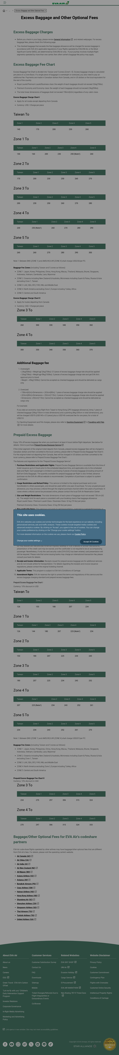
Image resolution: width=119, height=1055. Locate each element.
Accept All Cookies (91, 542)
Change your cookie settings (28, 541)
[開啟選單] (4, 2)
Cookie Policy (80, 534)
